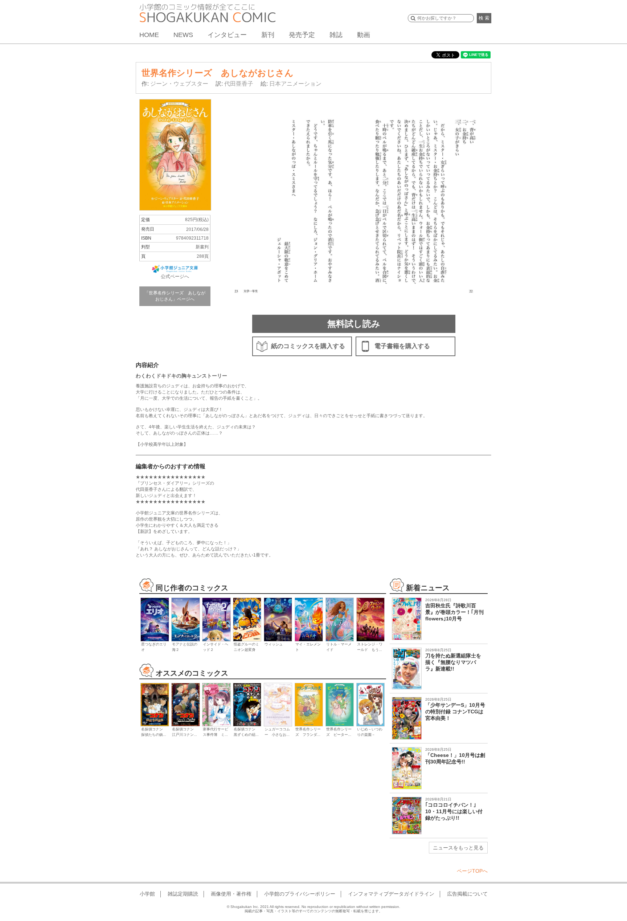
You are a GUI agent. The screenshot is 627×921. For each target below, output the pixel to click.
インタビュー (227, 34)
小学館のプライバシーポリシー (299, 894)
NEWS (183, 34)
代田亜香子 (238, 84)
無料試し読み (353, 324)
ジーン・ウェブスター (179, 84)
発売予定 (302, 34)
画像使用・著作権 (231, 894)
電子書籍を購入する (402, 346)
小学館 (147, 894)
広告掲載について (467, 894)
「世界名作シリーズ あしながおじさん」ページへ (174, 296)
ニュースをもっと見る (458, 848)
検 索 (484, 18)
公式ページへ (175, 276)
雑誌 (336, 34)
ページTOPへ (472, 871)
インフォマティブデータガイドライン (391, 894)
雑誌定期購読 (183, 894)
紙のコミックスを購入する (308, 346)
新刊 (267, 34)
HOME (149, 34)
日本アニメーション (295, 84)
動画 (363, 34)
